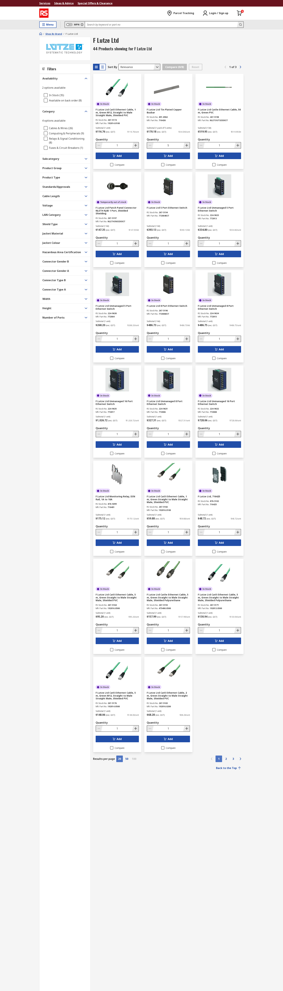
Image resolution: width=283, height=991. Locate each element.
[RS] (43, 13)
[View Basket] (239, 13)
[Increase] (135, 145)
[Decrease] (99, 145)
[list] (102, 67)
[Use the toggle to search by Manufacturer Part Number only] (82, 24)
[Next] (240, 67)
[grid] (96, 67)
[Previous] (225, 67)
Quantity (102, 139)
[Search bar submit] (240, 25)
